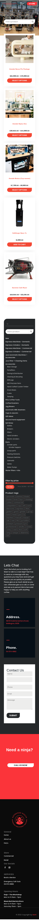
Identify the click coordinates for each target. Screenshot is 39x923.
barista (19, 496)
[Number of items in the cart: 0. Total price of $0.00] (7, 324)
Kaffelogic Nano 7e (20, 233)
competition (11, 506)
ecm (29, 506)
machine (9, 518)
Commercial (9, 860)
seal (15, 530)
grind (16, 512)
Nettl (34, 918)
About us (7, 843)
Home (7, 29)
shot (20, 530)
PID (17, 521)
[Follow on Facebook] (5, 871)
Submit (13, 715)
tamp (8, 533)
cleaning (28, 499)
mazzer (26, 518)
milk (7, 521)
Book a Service (9, 881)
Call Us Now (20, 768)
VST (7, 536)
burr (21, 499)
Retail (6, 864)
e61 (24, 506)
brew (16, 499)
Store (32, 3)
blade (26, 496)
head (14, 515)
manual (18, 518)
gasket (9, 512)
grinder (23, 512)
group (30, 512)
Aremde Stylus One (19, 124)
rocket (28, 527)
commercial (18, 503)
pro (25, 524)
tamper (16, 533)
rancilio (21, 527)
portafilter (25, 521)
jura (19, 515)
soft (25, 530)
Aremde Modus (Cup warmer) (19, 178)
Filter (10, 487)
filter (27, 509)
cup (19, 506)
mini (13, 521)
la (24, 515)
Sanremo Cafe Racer (19, 287)
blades (9, 499)
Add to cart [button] (19, 244)
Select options (19, 80)
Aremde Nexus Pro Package (19, 69)
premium (9, 524)
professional (11, 527)
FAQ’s (6, 847)
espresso (20, 509)
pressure (18, 524)
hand (8, 515)
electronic (10, 509)
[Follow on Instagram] (9, 871)
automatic (10, 496)
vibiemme (24, 533)
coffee (9, 503)
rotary (8, 530)
